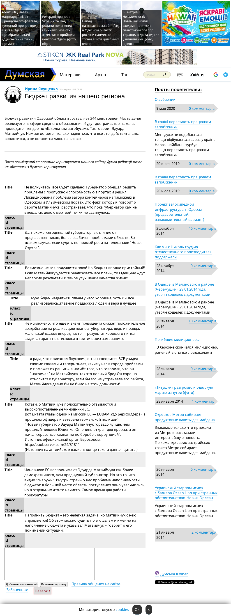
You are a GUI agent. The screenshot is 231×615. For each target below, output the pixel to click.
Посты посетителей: (178, 89)
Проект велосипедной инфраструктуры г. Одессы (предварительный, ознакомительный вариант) (181, 212)
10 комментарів (202, 321)
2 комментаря (204, 532)
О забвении (165, 99)
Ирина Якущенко (41, 88)
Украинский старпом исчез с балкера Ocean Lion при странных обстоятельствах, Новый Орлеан (186, 492)
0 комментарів (202, 108)
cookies (122, 609)
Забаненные (17, 589)
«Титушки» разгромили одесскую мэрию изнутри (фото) (184, 390)
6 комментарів (203, 469)
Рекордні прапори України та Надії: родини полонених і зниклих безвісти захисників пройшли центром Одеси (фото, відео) (59, 30)
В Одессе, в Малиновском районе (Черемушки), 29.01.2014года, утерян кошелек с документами (184, 289)
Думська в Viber (174, 573)
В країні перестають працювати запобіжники (183, 124)
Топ (124, 75)
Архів (100, 75)
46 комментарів (202, 228)
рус (180, 74)
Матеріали (70, 75)
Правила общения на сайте (96, 583)
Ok (137, 609)
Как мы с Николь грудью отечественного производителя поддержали (183, 251)
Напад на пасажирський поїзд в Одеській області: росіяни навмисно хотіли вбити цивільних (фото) (100, 32)
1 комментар (203, 401)
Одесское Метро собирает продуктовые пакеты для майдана (185, 417)
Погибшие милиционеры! (177, 339)
